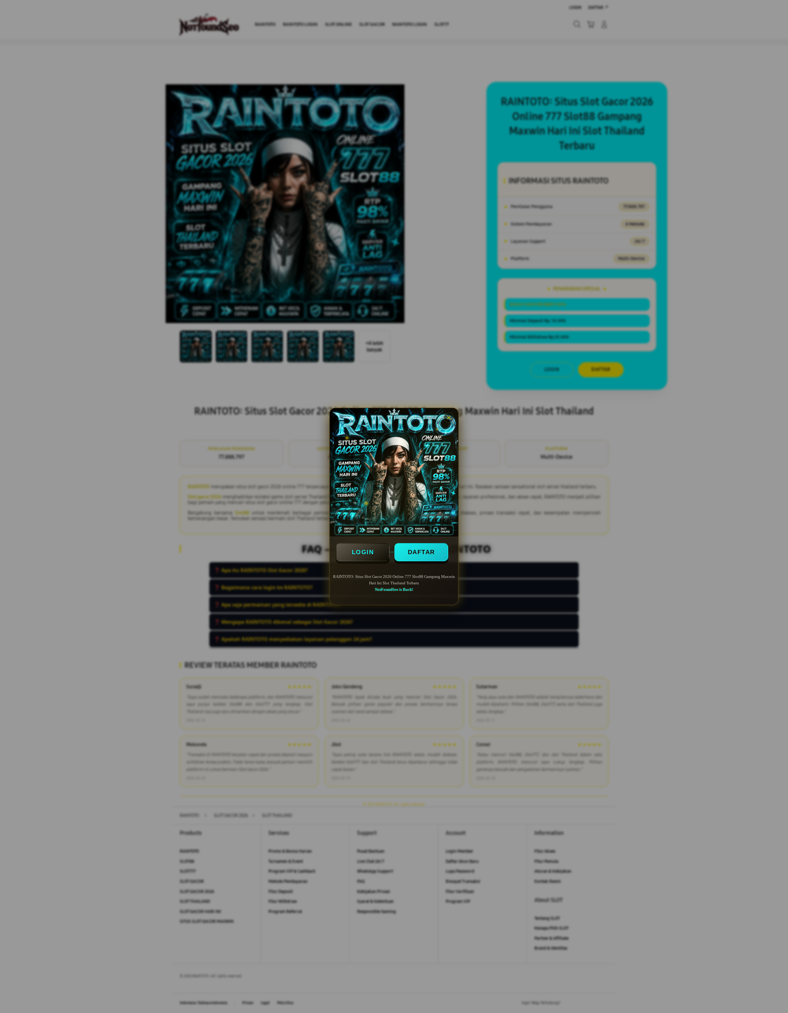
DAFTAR (421, 552)
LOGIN (363, 552)
